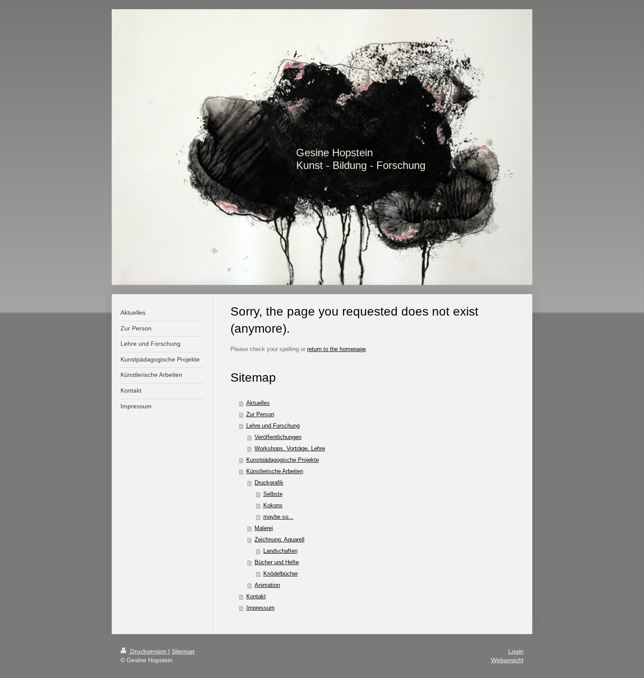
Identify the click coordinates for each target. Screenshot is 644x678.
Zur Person (260, 414)
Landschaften (280, 551)
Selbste (273, 494)
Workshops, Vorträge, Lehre (290, 448)
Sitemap (183, 651)
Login (516, 651)
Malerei (264, 528)
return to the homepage (336, 349)
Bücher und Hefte (277, 562)
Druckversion (148, 651)
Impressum (260, 607)
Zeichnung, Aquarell (279, 539)
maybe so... (278, 516)
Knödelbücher (280, 573)
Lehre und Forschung (273, 425)
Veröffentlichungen (278, 437)
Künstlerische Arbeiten (274, 471)
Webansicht (507, 660)
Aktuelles (258, 403)
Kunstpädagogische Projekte (282, 460)
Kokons (273, 505)
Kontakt (256, 596)
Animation (267, 585)
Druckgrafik (269, 482)
